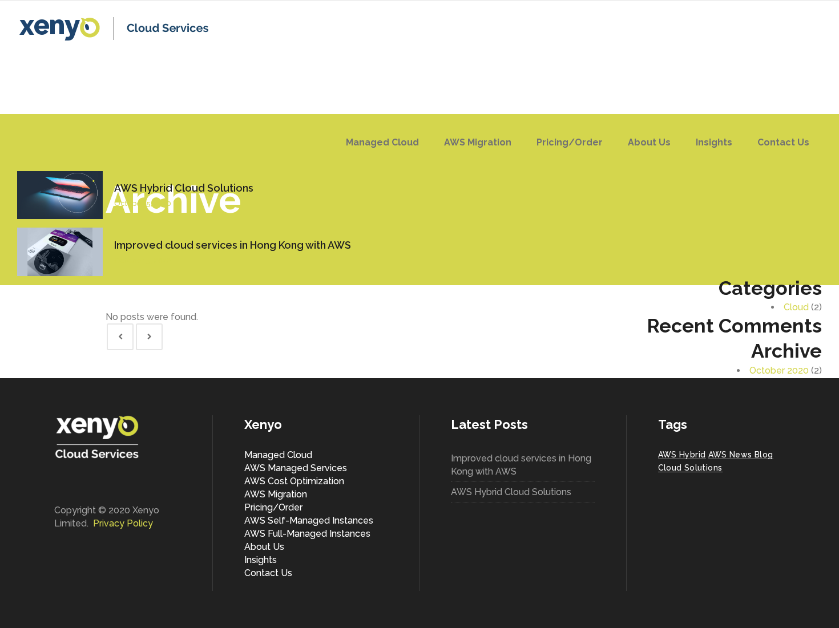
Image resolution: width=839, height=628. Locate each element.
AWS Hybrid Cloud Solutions (183, 188)
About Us (264, 546)
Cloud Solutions (690, 467)
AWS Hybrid (682, 454)
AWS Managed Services (295, 468)
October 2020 (779, 370)
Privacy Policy (123, 523)
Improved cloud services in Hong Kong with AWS (232, 245)
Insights (260, 559)
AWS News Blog (740, 454)
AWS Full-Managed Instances (307, 533)
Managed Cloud (278, 454)
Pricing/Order (273, 507)
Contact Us (268, 573)
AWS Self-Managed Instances (308, 520)
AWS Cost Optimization (294, 481)
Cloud (796, 307)
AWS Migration (275, 494)
